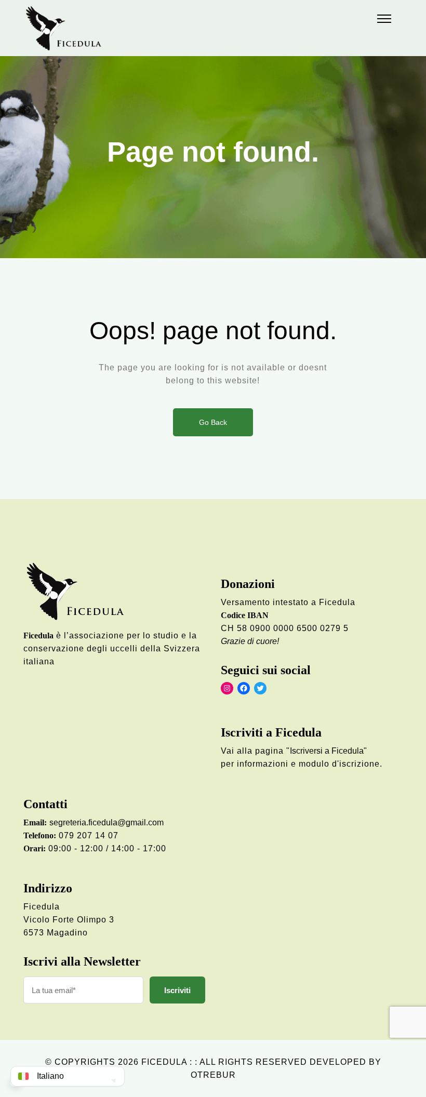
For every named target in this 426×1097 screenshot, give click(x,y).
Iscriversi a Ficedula (327, 750)
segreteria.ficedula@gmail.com (106, 822)
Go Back (213, 422)
